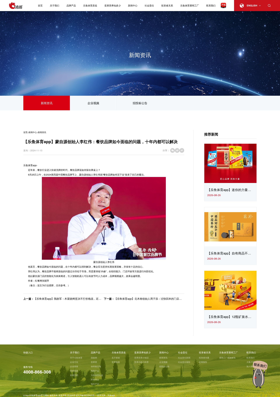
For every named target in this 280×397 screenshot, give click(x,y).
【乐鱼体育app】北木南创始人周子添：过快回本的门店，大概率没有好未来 (158, 298)
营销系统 (74, 370)
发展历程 (74, 375)
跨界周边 (95, 379)
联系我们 (211, 5)
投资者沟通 (204, 357)
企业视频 (93, 103)
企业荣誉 (74, 366)
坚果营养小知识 (141, 357)
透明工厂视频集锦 (227, 357)
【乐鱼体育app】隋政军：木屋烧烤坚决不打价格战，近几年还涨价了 (74, 298)
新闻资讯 (46, 103)
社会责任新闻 (184, 357)
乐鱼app (111, 395)
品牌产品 (71, 5)
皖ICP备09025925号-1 (86, 395)
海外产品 (95, 383)
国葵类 (94, 357)
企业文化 (74, 362)
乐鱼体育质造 (90, 5)
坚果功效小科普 (141, 362)
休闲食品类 (96, 366)
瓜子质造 (116, 357)
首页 (40, 5)
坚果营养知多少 (112, 5)
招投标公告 (140, 103)
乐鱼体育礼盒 (97, 375)
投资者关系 (167, 5)
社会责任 (149, 5)
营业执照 (71, 395)
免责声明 (62, 395)
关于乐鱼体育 (76, 357)
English (252, 5)
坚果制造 (116, 362)
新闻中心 (132, 5)
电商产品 (95, 370)
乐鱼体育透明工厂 (189, 5)
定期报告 (203, 362)
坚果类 (94, 362)
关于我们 (54, 5)
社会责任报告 (184, 362)
